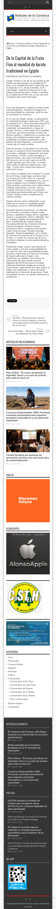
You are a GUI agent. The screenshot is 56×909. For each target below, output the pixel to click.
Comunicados (14, 678)
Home (12, 43)
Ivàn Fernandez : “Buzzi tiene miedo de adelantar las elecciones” (26, 331)
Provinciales (13, 661)
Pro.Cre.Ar (17, 806)
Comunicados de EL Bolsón (22, 695)
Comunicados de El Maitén (22, 692)
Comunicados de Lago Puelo (23, 685)
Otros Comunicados (19, 699)
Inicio (10, 657)
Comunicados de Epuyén (21, 688)
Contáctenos (13, 707)
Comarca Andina (23, 43)
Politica (11, 675)
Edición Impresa (15, 703)
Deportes (12, 668)
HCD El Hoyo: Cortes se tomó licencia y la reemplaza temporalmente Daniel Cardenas (27, 846)
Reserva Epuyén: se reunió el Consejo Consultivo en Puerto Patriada (27, 818)
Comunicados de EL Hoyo (21, 681)
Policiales (12, 671)
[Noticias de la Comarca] (28, 19)
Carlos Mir (28, 907)
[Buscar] (47, 2)
